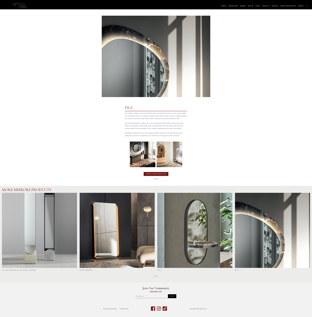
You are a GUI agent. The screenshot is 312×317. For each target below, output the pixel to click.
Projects (265, 6)
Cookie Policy (124, 309)
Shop (250, 6)
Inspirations (233, 6)
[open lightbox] (156, 53)
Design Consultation (288, 6)
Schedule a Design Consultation (156, 174)
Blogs (258, 6)
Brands (243, 6)
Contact (301, 6)
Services (275, 6)
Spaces (223, 6)
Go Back (156, 179)
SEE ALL (156, 276)
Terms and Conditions (110, 309)
